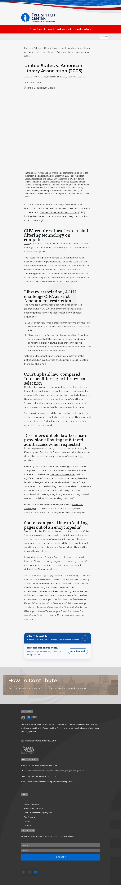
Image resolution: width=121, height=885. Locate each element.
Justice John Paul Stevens (38, 531)
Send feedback (77, 651)
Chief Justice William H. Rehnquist (43, 387)
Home (27, 48)
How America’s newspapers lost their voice (39, 765)
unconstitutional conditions (63, 335)
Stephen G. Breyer (50, 452)
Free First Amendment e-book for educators (60, 29)
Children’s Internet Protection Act (58, 212)
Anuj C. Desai (40, 77)
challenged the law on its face (41, 312)
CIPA (27, 243)
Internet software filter (62, 474)
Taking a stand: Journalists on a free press (38, 776)
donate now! (79, 688)
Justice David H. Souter (58, 557)
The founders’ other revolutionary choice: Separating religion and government (54, 771)
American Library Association (45, 304)
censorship (76, 565)
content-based (61, 565)
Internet (55, 391)
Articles (38, 48)
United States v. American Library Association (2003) (53, 68)
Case (47, 48)
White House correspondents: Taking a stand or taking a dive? (47, 782)
